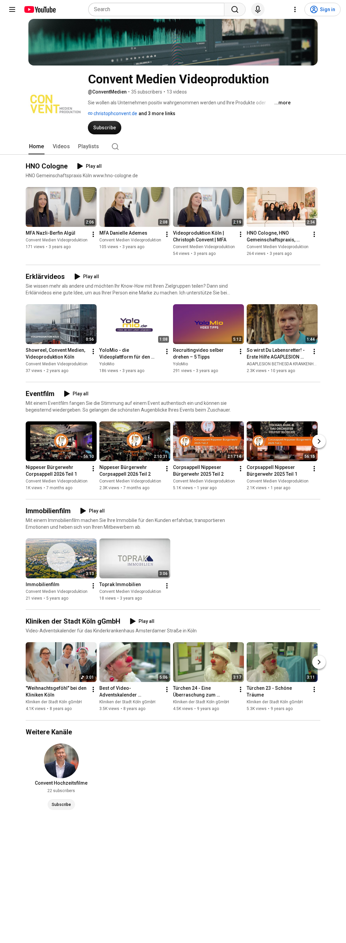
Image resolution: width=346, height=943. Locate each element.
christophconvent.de (115, 113)
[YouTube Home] (39, 9)
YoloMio (106, 364)
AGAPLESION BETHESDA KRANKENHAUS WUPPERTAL (296, 364)
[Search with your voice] (258, 9)
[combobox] (158, 9)
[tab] (36, 146)
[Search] (235, 9)
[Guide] (12, 9)
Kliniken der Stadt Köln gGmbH (54, 702)
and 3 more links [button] (157, 113)
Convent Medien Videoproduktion (57, 240)
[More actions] (93, 234)
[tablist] (173, 146)
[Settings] (295, 9)
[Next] (319, 441)
